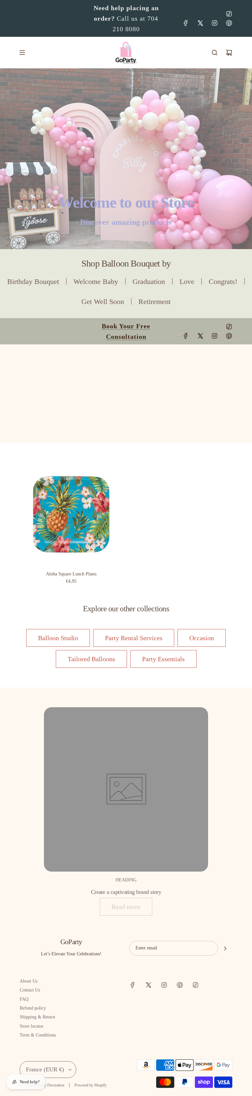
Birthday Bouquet (33, 281)
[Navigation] (22, 52)
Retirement (154, 301)
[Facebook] (185, 23)
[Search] (214, 52)
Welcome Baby (96, 281)
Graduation (149, 281)
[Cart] (229, 52)
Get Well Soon (102, 301)
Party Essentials (163, 659)
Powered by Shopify (90, 1085)
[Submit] (225, 948)
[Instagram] (214, 23)
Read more (126, 906)
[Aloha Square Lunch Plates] (71, 514)
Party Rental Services (133, 637)
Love (186, 281)
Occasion (201, 637)
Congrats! (223, 281)
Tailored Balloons (91, 659)
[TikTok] (229, 14)
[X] (200, 23)
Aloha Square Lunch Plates (71, 573)
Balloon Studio (58, 637)
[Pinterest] (229, 23)
